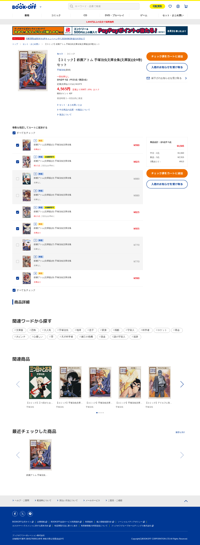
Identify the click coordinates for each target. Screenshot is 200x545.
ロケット (162, 330)
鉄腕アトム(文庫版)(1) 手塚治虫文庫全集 (52, 144)
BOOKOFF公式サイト (21, 522)
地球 (78, 330)
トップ (15, 44)
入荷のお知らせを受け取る (167, 67)
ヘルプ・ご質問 (22, 500)
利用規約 (89, 522)
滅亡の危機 (87, 336)
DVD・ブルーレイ (114, 15)
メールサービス (93, 500)
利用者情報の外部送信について (94, 526)
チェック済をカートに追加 (167, 56)
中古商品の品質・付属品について (74, 110)
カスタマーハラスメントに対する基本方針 (30, 526)
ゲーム (143, 15)
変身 (104, 330)
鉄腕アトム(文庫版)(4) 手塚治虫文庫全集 (52, 195)
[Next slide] (182, 384)
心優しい (38, 336)
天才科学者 (67, 336)
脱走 (103, 336)
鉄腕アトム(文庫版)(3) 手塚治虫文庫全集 (52, 178)
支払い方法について (68, 500)
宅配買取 (157, 6)
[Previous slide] (18, 384)
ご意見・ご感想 (115, 500)
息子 (91, 330)
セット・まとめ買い (173, 15)
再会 (177, 330)
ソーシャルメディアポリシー (130, 522)
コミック (56, 15)
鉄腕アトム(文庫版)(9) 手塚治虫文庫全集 (52, 277)
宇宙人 (130, 330)
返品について (65, 114)
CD (85, 15)
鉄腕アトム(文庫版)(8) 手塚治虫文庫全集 (52, 261)
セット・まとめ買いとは (70, 105)
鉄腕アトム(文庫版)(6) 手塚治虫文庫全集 (52, 228)
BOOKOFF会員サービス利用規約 (65, 522)
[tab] (97, 412)
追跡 (135, 336)
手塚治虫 (61, 70)
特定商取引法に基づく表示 (65, 526)
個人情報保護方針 (104, 522)
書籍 (27, 15)
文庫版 (19, 330)
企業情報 (41, 522)
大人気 (47, 330)
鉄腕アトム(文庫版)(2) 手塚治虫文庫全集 (52, 161)
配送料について (44, 500)
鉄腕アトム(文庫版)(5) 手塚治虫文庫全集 (52, 211)
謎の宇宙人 (119, 336)
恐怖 (33, 330)
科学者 (145, 330)
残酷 (117, 330)
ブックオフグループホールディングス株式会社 (131, 526)
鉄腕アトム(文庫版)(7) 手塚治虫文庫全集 (52, 244)
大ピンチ (20, 336)
